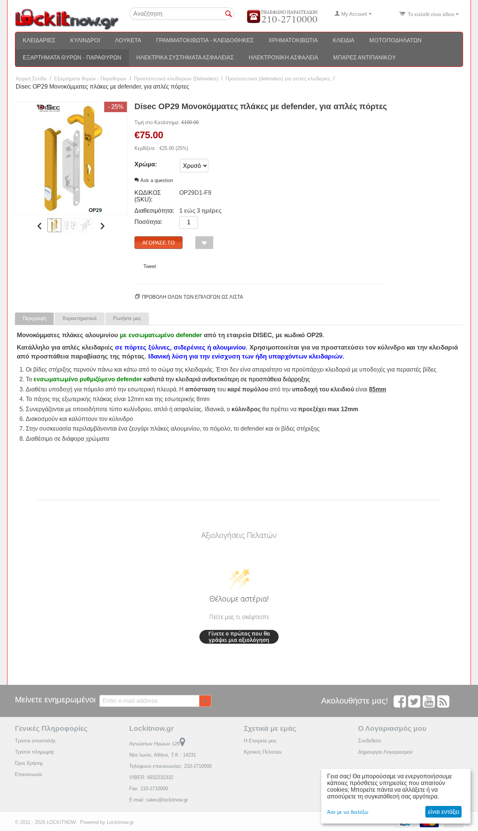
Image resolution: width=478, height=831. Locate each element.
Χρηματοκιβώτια (293, 40)
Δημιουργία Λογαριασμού (385, 752)
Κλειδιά (343, 40)
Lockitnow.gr (120, 822)
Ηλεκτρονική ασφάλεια (283, 57)
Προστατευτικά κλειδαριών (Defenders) (176, 78)
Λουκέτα (128, 40)
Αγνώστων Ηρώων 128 (154, 744)
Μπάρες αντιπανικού (364, 57)
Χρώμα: (145, 164)
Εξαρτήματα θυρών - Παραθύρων (72, 57)
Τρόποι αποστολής (35, 741)
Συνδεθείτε (369, 741)
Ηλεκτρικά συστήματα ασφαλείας (185, 57)
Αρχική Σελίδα (31, 78)
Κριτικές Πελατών (263, 752)
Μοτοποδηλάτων (395, 40)
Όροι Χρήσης (29, 763)
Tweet (149, 266)
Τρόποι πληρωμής (34, 752)
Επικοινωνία (28, 774)
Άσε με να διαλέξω (347, 812)
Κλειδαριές (39, 40)
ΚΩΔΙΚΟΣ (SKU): (147, 196)
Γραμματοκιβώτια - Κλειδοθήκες (205, 40)
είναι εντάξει (443, 812)
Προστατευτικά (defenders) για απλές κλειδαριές (278, 78)
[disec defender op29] (71, 158)
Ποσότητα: (148, 222)
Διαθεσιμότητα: (154, 210)
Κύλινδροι (85, 40)
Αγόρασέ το (158, 243)
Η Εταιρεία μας (260, 741)
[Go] (205, 701)
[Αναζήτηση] (228, 14)
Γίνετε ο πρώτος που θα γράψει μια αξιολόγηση (239, 637)
